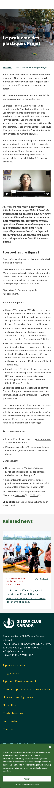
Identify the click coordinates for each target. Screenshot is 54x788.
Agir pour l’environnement (19, 681)
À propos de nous (14, 665)
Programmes (11, 673)
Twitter (34, 495)
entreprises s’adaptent (30, 486)
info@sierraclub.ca (13, 651)
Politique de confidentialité (27, 784)
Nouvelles (7, 67)
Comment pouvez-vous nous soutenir (26, 689)
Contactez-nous (13, 713)
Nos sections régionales (18, 697)
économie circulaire (17, 446)
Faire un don (10, 721)
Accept (27, 778)
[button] (50, 746)
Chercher (9, 729)
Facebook (20, 495)
